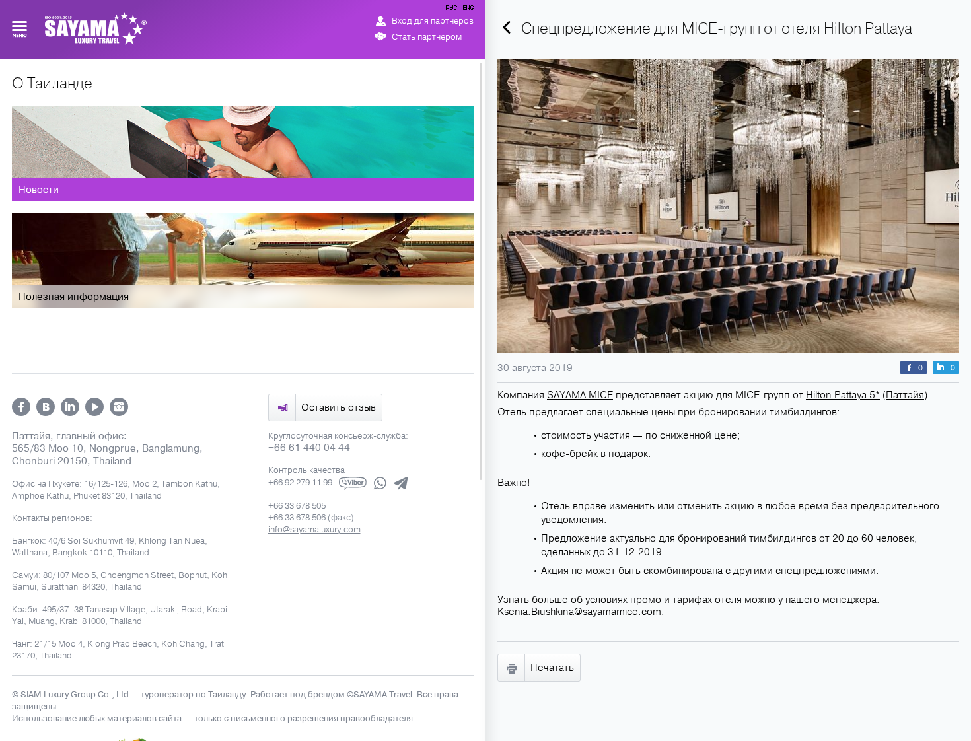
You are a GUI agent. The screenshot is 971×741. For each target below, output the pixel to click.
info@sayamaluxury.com (314, 530)
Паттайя (905, 395)
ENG (467, 10)
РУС (452, 10)
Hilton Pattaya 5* (843, 395)
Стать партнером (427, 37)
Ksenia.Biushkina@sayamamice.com (579, 611)
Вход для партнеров (433, 21)
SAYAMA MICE (580, 395)
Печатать (552, 667)
